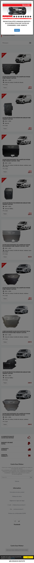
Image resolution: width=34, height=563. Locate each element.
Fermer (17, 30)
